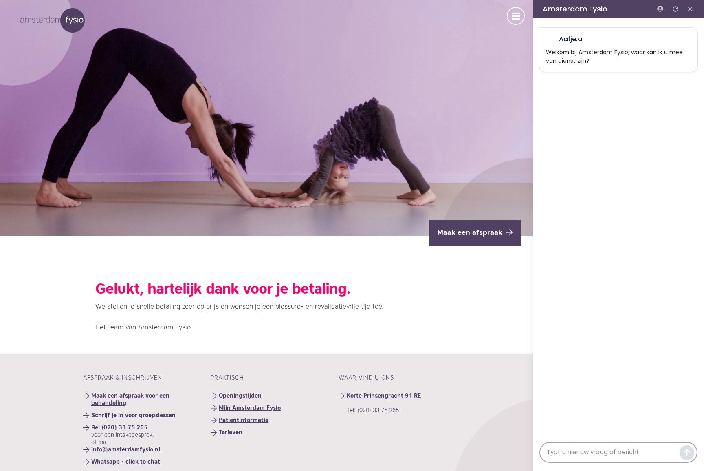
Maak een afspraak (469, 233)
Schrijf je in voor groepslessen (133, 415)
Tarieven (230, 433)
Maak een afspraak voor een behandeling (130, 399)
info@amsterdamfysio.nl (125, 450)
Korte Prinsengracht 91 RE (384, 396)
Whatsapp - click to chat (125, 462)
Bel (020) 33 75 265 (119, 428)
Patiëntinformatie (243, 420)
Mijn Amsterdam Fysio (250, 408)
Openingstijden (240, 396)
